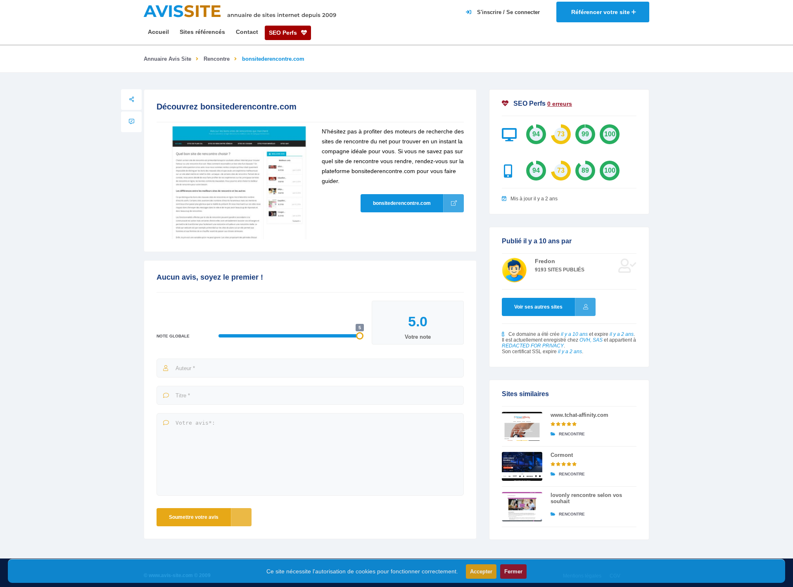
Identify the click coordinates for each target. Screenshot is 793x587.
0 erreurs (559, 103)
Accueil (158, 32)
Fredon (545, 261)
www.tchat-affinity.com (579, 415)
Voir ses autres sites (538, 307)
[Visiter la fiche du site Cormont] (522, 466)
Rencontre (217, 59)
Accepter (481, 571)
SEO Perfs (284, 32)
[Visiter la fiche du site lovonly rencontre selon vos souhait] (522, 506)
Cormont (562, 455)
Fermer (513, 571)
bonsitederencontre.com (402, 203)
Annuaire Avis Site (167, 59)
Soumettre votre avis (193, 517)
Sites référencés (202, 32)
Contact (247, 32)
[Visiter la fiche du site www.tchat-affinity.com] (522, 426)
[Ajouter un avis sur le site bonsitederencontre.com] (131, 122)
